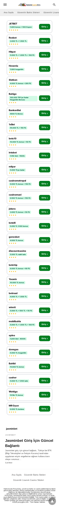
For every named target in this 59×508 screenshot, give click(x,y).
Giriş (44, 26)
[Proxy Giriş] (29, 4)
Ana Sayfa (9, 12)
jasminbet (10, 435)
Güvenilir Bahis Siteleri (28, 12)
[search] (54, 4)
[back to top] (52, 501)
